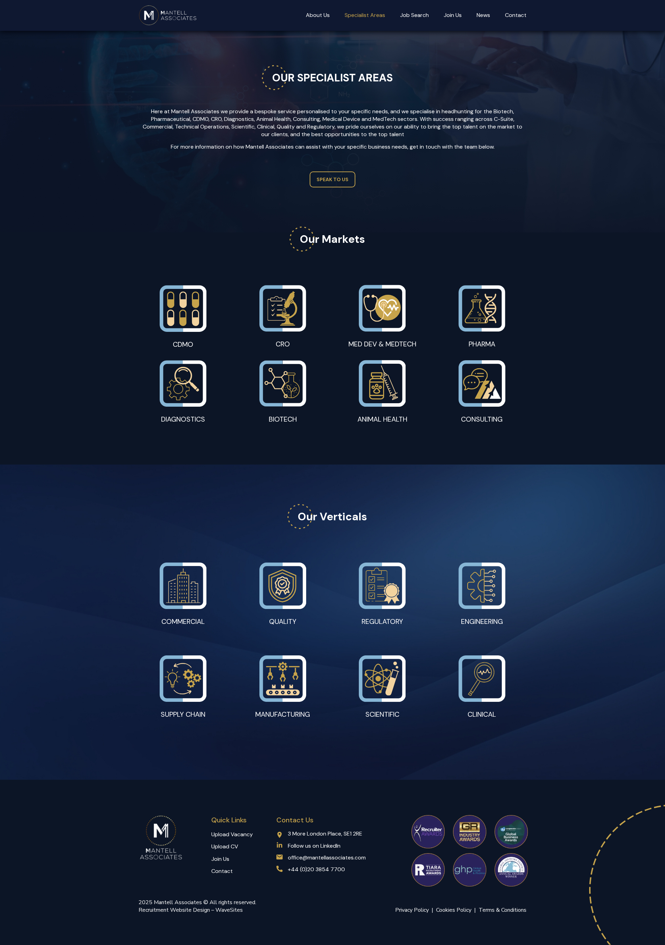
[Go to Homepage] (168, 15)
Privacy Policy (412, 910)
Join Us (453, 15)
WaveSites (229, 910)
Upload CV (224, 846)
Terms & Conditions (502, 910)
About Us (318, 15)
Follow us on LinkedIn (314, 845)
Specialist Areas (365, 15)
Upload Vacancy (232, 834)
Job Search (414, 15)
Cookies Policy (455, 910)
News (483, 15)
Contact (515, 15)
